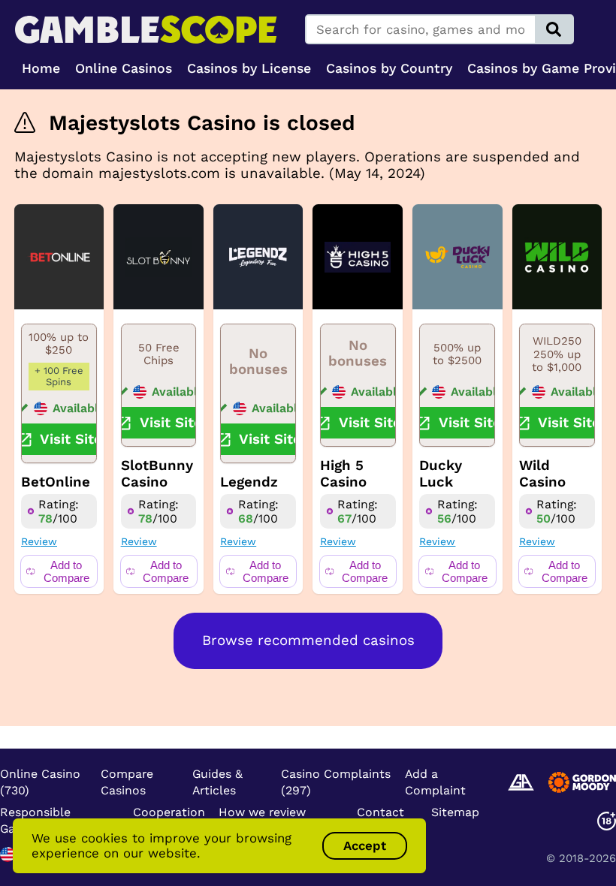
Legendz (249, 482)
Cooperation (169, 812)
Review (39, 541)
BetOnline (55, 482)
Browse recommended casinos (308, 640)
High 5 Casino (343, 473)
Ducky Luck (440, 473)
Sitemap (455, 812)
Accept (364, 845)
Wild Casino (542, 473)
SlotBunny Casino (157, 473)
